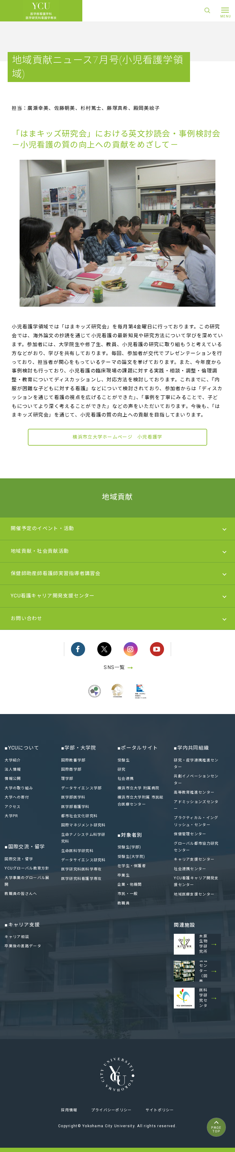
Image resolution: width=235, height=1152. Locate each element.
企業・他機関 (130, 884)
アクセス (13, 807)
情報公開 (13, 778)
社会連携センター (190, 869)
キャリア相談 (17, 937)
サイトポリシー (160, 1110)
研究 (122, 769)
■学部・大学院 (78, 748)
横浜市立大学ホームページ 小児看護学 (117, 437)
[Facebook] (78, 649)
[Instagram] (131, 649)
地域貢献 (117, 497)
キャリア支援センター (194, 859)
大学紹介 (13, 760)
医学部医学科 (73, 797)
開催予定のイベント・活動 (42, 528)
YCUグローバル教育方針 (27, 868)
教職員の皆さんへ (21, 894)
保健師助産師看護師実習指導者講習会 (56, 573)
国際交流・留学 (19, 859)
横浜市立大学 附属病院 (138, 788)
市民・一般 (128, 894)
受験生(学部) (129, 847)
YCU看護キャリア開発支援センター (53, 596)
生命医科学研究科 (77, 851)
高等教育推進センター (194, 792)
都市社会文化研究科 (79, 816)
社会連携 (126, 778)
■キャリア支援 (22, 925)
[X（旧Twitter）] (104, 649)
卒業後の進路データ (23, 946)
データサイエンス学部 (81, 788)
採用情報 (69, 1110)
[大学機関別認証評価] (94, 698)
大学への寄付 (17, 797)
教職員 (124, 903)
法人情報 (13, 769)
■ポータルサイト (138, 748)
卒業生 (124, 875)
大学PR (11, 816)
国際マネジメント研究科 (83, 825)
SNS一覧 (114, 667)
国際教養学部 (73, 760)
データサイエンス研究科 (83, 860)
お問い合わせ (27, 618)
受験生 (124, 760)
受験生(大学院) (131, 857)
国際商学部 (71, 769)
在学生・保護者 (132, 866)
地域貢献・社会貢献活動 (40, 551)
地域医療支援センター (194, 894)
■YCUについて (22, 748)
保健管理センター (190, 834)
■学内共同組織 (191, 748)
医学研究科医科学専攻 (81, 869)
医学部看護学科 (75, 807)
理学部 (67, 778)
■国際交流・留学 (25, 847)
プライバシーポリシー (111, 1110)
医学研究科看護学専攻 (81, 879)
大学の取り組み (19, 788)
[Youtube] (157, 649)
